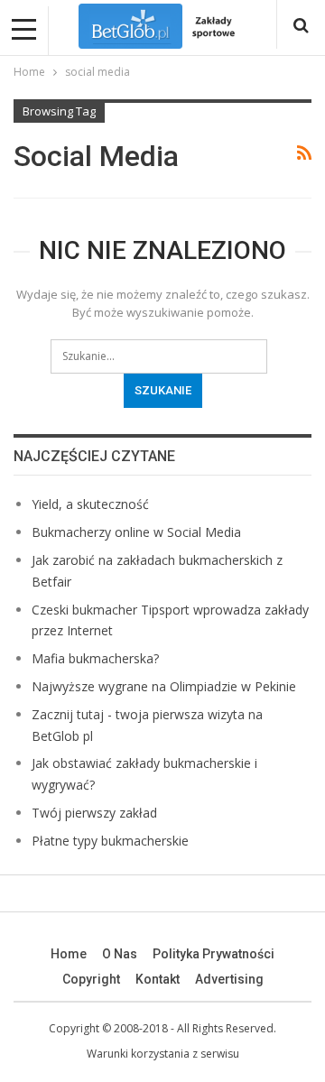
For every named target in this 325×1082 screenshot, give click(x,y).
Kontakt (157, 979)
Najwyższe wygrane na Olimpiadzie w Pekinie (164, 686)
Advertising (229, 979)
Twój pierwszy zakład (94, 812)
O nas (119, 954)
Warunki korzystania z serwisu (163, 1053)
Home (69, 954)
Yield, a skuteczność (90, 504)
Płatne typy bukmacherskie (110, 840)
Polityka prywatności (213, 954)
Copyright (91, 979)
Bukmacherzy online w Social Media (136, 532)
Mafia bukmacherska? (95, 658)
